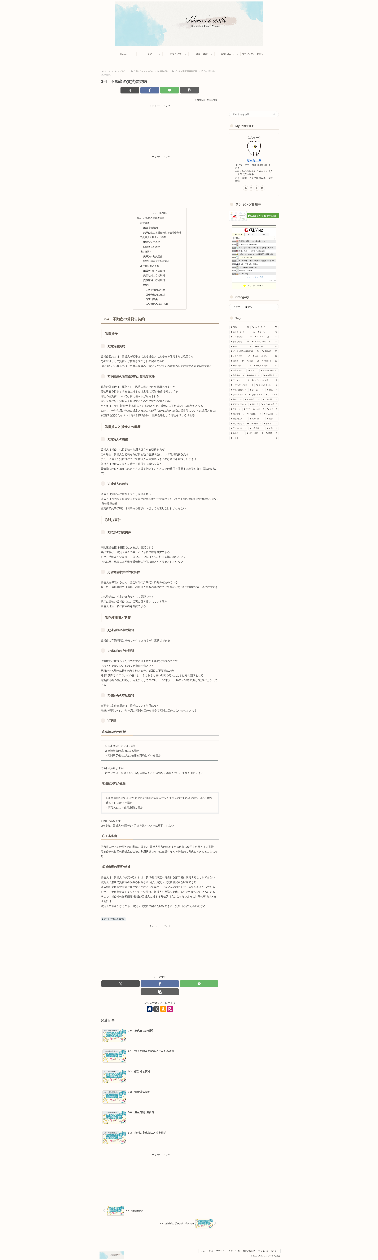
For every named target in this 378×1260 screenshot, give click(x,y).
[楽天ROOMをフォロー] (170, 1009)
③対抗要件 (146, 251)
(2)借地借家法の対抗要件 (156, 261)
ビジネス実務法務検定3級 (114, 919)
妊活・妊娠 (234, 1251)
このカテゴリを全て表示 (254, 277)
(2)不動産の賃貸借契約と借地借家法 (162, 232)
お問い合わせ (249, 1251)
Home (203, 1251)
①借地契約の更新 (155, 289)
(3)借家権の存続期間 (154, 280)
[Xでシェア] (129, 90)
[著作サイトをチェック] (150, 1009)
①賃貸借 (145, 223)
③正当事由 (152, 299)
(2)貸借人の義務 (151, 246)
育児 (211, 1251)
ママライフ (221, 1251)
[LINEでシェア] (169, 90)
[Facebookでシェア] (149, 90)
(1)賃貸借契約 (150, 227)
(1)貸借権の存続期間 (154, 270)
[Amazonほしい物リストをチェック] (163, 1009)
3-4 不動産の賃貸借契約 (150, 218)
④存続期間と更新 (149, 266)
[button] (189, 90)
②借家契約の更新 (155, 294)
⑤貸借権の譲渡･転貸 (157, 304)
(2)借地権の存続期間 (154, 275)
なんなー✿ (254, 160)
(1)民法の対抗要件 (152, 256)
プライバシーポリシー (268, 1251)
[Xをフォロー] (156, 1009)
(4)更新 (147, 285)
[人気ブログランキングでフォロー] (263, 215)
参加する (272, 280)
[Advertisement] (160, 129)
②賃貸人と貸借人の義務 (153, 237)
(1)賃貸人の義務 (151, 242)
